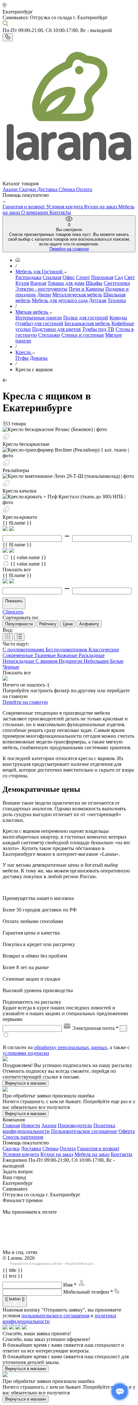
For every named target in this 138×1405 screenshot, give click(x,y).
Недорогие (71, 661)
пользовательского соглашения (55, 1315)
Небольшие (97, 661)
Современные (18, 655)
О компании (35, 212)
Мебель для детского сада (60, 300)
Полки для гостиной (85, 317)
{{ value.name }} (28, 557)
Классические (104, 649)
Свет (129, 277)
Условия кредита (65, 206)
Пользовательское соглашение (84, 1131)
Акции (11, 189)
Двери (44, 294)
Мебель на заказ (91, 1154)
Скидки (28, 189)
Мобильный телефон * (88, 1292)
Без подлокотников (67, 649)
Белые (117, 661)
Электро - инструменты (41, 289)
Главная (11, 1125)
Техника (117, 300)
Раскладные (92, 655)
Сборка (67, 189)
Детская (97, 300)
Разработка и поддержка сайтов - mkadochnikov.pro (51, 1263)
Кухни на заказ (101, 206)
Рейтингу (47, 624)
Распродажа (28, 277)
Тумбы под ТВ (98, 329)
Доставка (48, 189)
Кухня (22, 283)
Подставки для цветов (56, 329)
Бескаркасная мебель (87, 323)
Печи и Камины (86, 289)
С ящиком (47, 661)
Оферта (126, 1131)
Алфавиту (89, 624)
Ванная (38, 283)
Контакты (60, 212)
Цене (68, 624)
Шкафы (94, 283)
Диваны (38, 358)
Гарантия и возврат (24, 206)
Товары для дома (65, 283)
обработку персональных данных (70, 1047)
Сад (119, 277)
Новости (30, 1125)
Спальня (52, 277)
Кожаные (68, 655)
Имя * (69, 1285)
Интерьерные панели (38, 317)
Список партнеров (23, 1137)
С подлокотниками (24, 649)
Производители (75, 1125)
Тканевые (45, 655)
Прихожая (102, 277)
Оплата (84, 189)
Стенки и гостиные (82, 335)
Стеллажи (49, 335)
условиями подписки (26, 1053)
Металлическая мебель (77, 294)
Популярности (19, 624)
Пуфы (22, 358)
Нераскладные (19, 661)
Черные (11, 667)
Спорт (83, 277)
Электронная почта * (95, 1028)
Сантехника (117, 283)
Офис (69, 277)
